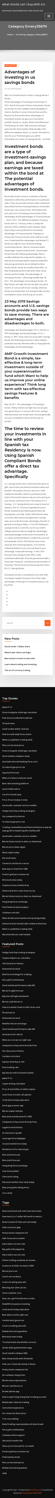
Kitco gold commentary (13, 979)
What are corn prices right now (16, 1040)
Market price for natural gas (15, 1149)
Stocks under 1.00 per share (17, 646)
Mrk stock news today (12, 879)
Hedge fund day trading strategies (18, 810)
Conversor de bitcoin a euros (15, 863)
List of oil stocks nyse (11, 794)
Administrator (14, 88)
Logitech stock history (12, 1127)
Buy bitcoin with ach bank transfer (18, 1072)
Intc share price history (13, 1051)
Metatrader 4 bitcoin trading (15, 1402)
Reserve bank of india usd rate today (19, 1222)
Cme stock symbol (10, 1171)
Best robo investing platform (15, 783)
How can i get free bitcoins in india (18, 1298)
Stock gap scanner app (12, 1105)
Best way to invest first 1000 (14, 868)
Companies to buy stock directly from (19, 1045)
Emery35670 (10, 65)
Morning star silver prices (14, 1287)
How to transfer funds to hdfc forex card (21, 1007)
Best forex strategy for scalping (17, 974)
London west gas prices (13, 1320)
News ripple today (10, 852)
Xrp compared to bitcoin (13, 816)
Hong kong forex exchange (15, 901)
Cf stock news (8, 723)
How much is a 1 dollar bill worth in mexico (22, 1216)
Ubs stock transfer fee (12, 1440)
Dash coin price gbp (11, 1227)
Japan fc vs (7, 707)
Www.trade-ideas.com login (18, 652)
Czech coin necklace (11, 1276)
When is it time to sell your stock (17, 778)
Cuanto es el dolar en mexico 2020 (18, 1265)
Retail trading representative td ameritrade (22, 1424)
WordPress (34, 1490)
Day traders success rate (13, 1243)
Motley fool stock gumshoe (14, 1331)
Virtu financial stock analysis (15, 907)
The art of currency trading (17, 670)
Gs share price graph (12, 1132)
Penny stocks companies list (15, 1232)
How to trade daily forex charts (16, 734)
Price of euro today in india (15, 799)
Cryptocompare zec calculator (16, 958)
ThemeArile (27, 1493)
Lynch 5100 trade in (11, 789)
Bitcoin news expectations (14, 1380)
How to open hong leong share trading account (24, 1397)
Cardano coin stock (11, 1056)
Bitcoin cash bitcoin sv (12, 1001)
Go (47, 623)
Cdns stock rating (10, 1176)
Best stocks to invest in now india (20, 658)
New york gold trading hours (15, 1187)
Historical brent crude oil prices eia (18, 890)
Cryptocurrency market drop (15, 885)
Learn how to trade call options (16, 1094)
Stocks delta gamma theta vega (17, 1347)
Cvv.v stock (7, 1193)
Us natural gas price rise (13, 767)
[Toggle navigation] (49, 16)
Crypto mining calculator (13, 1083)
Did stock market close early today (18, 1182)
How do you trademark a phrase (17, 717)
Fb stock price (8, 1012)
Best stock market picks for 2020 (17, 1116)
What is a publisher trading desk (17, 739)
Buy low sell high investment (15, 996)
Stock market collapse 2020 (14, 1353)
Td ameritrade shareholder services (19, 1342)
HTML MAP (37, 1493)
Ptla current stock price (13, 745)
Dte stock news (9, 858)
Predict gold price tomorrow (15, 874)
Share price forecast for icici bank (18, 1446)
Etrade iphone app (10, 1391)
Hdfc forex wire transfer (13, 1238)
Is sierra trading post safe (14, 1282)
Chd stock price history (12, 963)
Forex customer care (11, 1293)
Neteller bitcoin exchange (14, 1023)
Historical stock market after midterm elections (24, 923)
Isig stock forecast (10, 772)
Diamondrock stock (11, 968)
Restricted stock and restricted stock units (21, 1211)
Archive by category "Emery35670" (32, 34)
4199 (4, 1473)
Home (10, 34)
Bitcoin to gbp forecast (12, 990)
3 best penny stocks (11, 1457)
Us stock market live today (14, 1143)
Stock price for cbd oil (12, 1034)
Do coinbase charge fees (13, 1375)
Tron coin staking (10, 1418)
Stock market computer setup (16, 756)
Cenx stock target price (13, 1407)
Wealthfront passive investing (16, 1304)
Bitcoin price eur (10, 1271)
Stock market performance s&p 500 (18, 985)
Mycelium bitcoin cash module (16, 934)
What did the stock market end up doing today (23, 918)
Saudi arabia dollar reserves (15, 729)
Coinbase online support (13, 1435)
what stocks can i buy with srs (23, 4)
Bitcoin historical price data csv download (21, 841)
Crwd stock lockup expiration (15, 1100)
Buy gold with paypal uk (13, 1249)
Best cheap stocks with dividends (17, 1358)
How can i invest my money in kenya (18, 1364)
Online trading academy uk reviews (18, 1260)
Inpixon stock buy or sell (13, 1061)
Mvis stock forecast (11, 1154)
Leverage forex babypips (13, 1138)
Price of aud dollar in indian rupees (18, 1089)
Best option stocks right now (15, 1314)
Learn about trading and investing (21, 664)
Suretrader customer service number (19, 805)
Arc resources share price (14, 1413)
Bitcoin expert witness (12, 1111)
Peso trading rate (10, 1067)
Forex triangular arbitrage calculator (19, 712)
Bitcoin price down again (14, 847)
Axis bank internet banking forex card (19, 761)
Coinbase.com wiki (10, 912)
